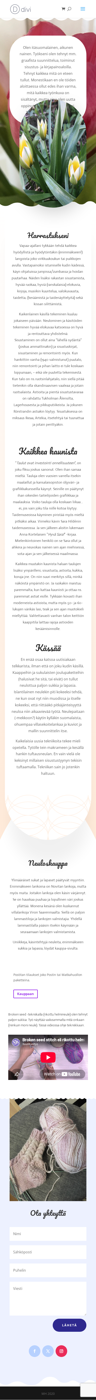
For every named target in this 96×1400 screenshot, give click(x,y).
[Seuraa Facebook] (34, 1351)
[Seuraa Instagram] (61, 1351)
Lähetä (69, 1325)
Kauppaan (25, 993)
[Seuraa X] (48, 1351)
